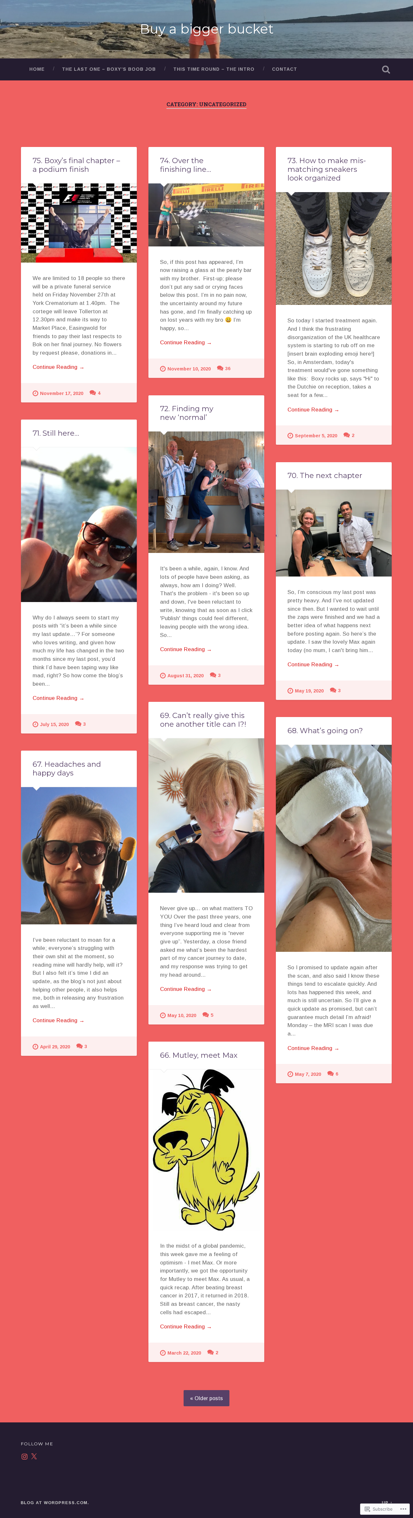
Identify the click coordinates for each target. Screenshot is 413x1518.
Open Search (385, 69)
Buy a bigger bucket (207, 29)
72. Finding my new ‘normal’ (186, 413)
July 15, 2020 (54, 724)
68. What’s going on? (325, 730)
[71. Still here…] (79, 524)
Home (37, 69)
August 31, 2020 (185, 675)
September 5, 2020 (316, 435)
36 (227, 368)
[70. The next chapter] (334, 533)
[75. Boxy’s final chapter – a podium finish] (79, 223)
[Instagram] (24, 1457)
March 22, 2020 (184, 1353)
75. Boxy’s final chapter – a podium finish (76, 165)
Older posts (209, 1398)
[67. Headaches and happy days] (79, 855)
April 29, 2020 (55, 1046)
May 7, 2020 (308, 1074)
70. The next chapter (324, 475)
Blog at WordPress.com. (55, 1502)
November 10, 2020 (189, 368)
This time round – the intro (214, 69)
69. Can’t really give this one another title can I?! (203, 720)
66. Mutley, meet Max (198, 1055)
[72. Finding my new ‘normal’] (206, 492)
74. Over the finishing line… (185, 165)
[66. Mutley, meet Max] (206, 1150)
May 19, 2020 (309, 690)
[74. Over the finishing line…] (206, 214)
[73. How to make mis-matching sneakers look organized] (334, 248)
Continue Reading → (59, 367)
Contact (284, 69)
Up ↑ (387, 1502)
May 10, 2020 (181, 1015)
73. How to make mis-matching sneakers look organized (326, 169)
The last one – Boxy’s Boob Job (109, 69)
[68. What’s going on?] (334, 848)
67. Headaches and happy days (67, 768)
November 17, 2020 (61, 393)
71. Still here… (56, 433)
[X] (34, 1457)
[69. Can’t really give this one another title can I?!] (206, 815)
